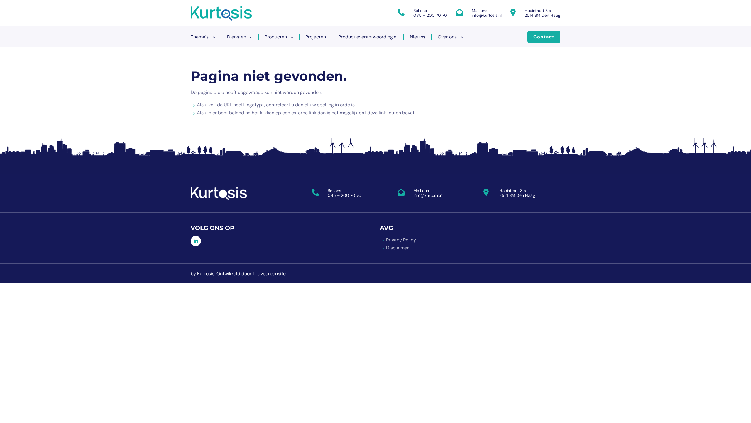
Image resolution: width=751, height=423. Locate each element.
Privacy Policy (401, 240)
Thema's (200, 37)
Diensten (237, 37)
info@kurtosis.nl (487, 15)
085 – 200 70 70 (430, 15)
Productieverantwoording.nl (368, 37)
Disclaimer (397, 248)
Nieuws (417, 37)
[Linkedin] (196, 241)
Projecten (315, 37)
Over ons (448, 37)
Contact (543, 37)
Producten (276, 37)
